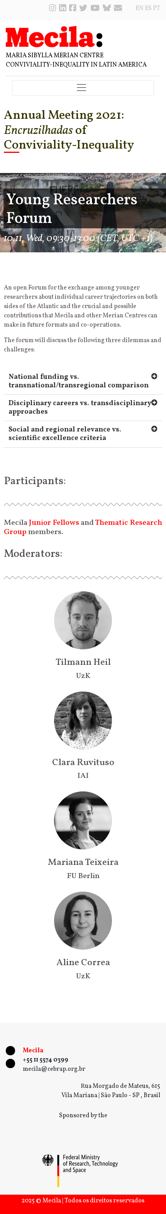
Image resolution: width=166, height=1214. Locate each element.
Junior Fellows (54, 522)
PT (156, 8)
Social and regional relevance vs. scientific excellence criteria (64, 434)
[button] (83, 381)
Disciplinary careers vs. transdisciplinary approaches (79, 408)
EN (140, 8)
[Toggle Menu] (83, 88)
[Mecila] (54, 36)
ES (148, 8)
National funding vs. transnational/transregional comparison (78, 381)
